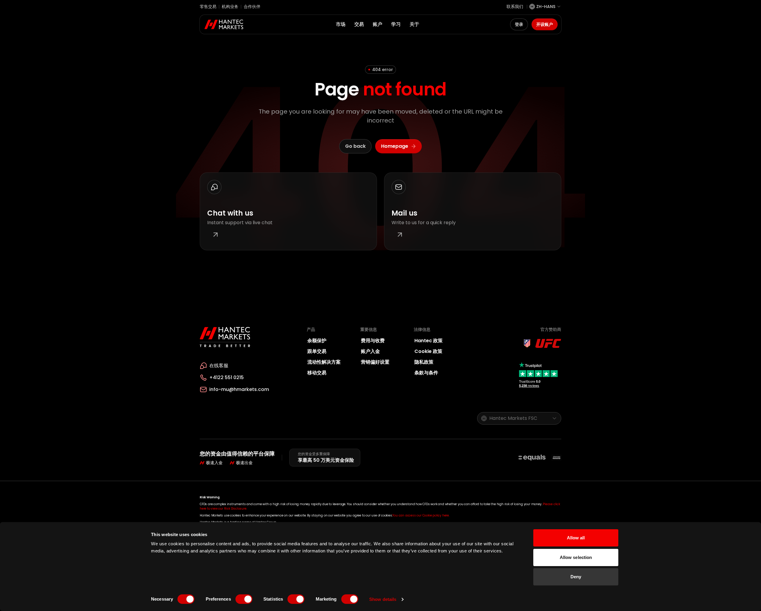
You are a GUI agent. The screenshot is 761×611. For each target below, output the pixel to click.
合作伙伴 (252, 7)
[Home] (224, 24)
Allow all (576, 537)
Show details (382, 599)
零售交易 (208, 7)
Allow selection (576, 557)
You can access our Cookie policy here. (420, 515)
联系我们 (515, 7)
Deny (575, 576)
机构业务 (230, 7)
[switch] (243, 599)
